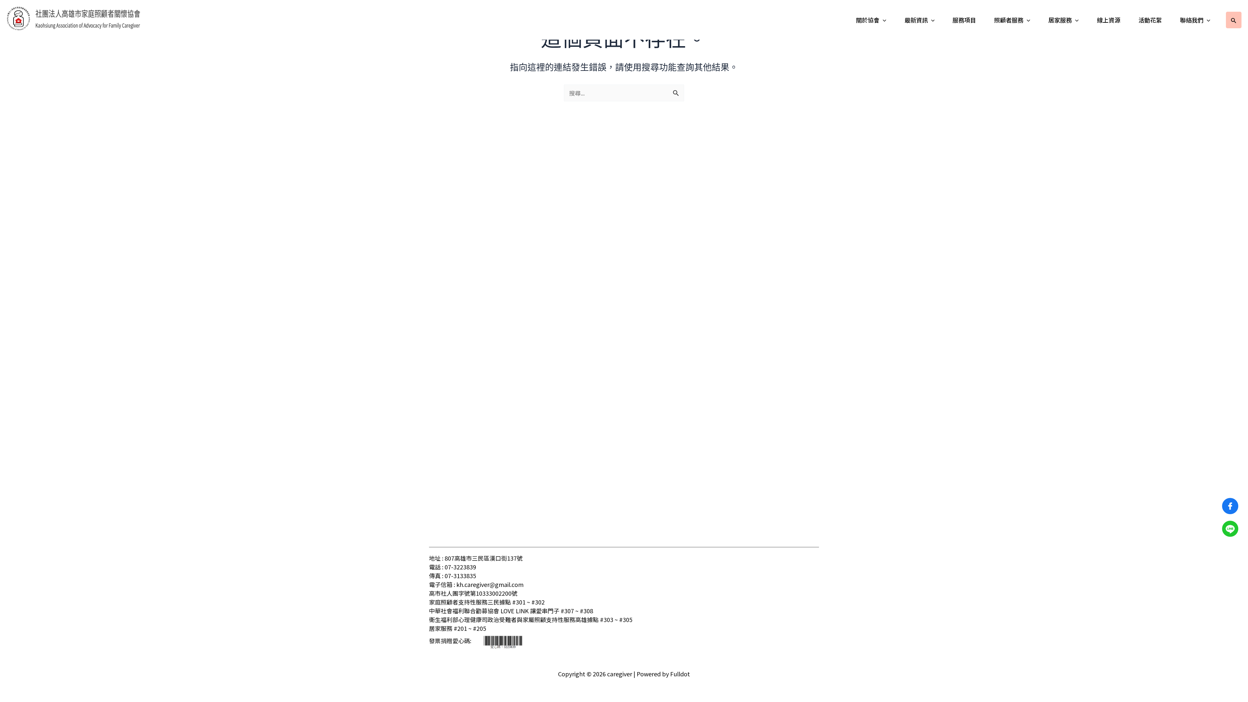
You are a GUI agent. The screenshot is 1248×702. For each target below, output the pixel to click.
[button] (882, 20)
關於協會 (867, 20)
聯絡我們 (1191, 20)
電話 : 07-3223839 (452, 567)
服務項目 (964, 20)
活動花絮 (1150, 20)
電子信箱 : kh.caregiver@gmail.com (476, 584)
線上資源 (1108, 20)
